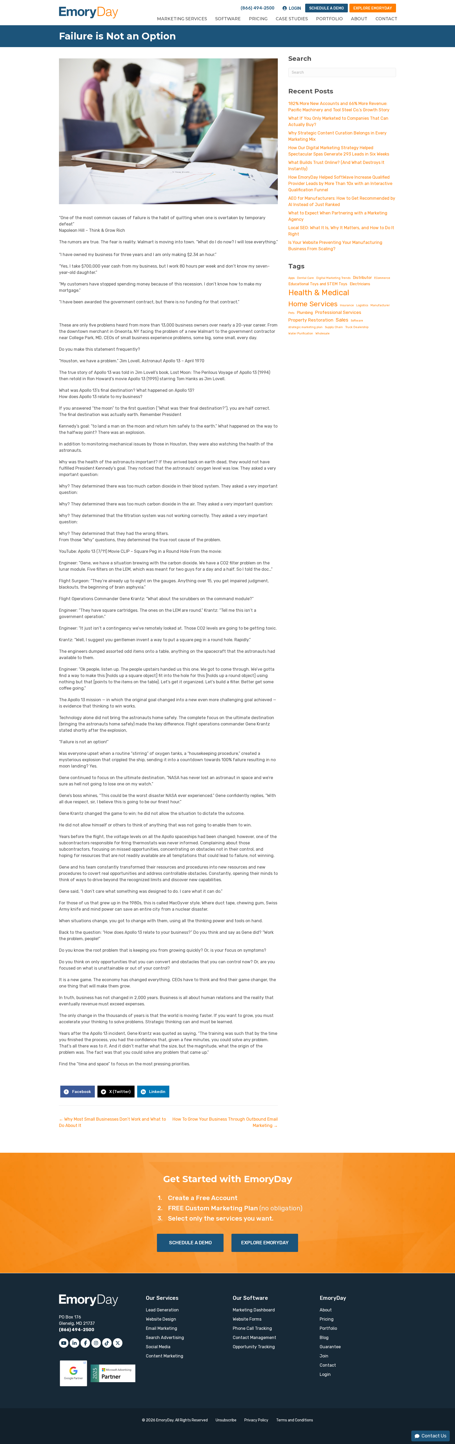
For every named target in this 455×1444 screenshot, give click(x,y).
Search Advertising (165, 1337)
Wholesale (322, 333)
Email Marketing (161, 1328)
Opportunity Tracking (254, 1346)
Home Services (313, 304)
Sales (342, 320)
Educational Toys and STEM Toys (317, 284)
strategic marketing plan (305, 327)
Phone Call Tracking (252, 1328)
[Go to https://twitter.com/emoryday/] (117, 1343)
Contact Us (434, 1436)
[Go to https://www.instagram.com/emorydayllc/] (96, 1343)
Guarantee (330, 1346)
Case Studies (292, 18)
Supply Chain (334, 327)
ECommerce (382, 278)
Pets (291, 313)
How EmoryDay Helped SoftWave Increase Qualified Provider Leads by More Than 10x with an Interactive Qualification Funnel (340, 183)
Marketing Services (182, 18)
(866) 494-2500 (257, 8)
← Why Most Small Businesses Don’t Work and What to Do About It (112, 1122)
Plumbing (305, 312)
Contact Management (254, 1337)
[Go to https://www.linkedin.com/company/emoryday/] (74, 1343)
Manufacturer (380, 305)
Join (324, 1355)
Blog (324, 1337)
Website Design (161, 1319)
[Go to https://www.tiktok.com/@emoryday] (107, 1343)
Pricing (258, 18)
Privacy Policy (256, 1420)
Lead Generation (162, 1309)
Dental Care (305, 278)
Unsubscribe (226, 1420)
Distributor (362, 277)
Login (295, 8)
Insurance (347, 305)
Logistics (362, 305)
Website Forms (247, 1319)
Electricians (360, 284)
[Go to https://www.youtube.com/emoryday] (63, 1343)
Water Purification (300, 333)
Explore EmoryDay (372, 8)
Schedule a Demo (326, 8)
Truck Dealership (356, 327)
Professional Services (338, 312)
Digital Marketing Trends (333, 278)
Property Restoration (310, 320)
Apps (291, 278)
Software (228, 18)
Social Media (158, 1346)
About (359, 18)
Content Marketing (164, 1355)
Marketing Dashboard (254, 1309)
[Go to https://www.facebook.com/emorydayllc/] (85, 1343)
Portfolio (329, 18)
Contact (386, 18)
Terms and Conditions (294, 1420)
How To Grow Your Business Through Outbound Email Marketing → (225, 1122)
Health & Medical (318, 292)
